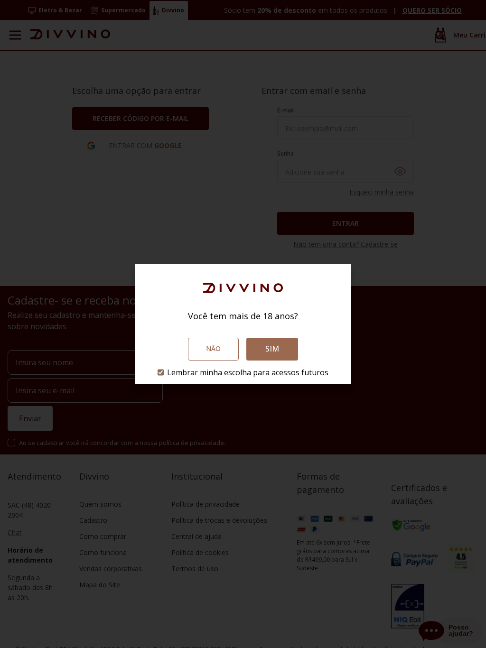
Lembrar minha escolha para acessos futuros (247, 372)
